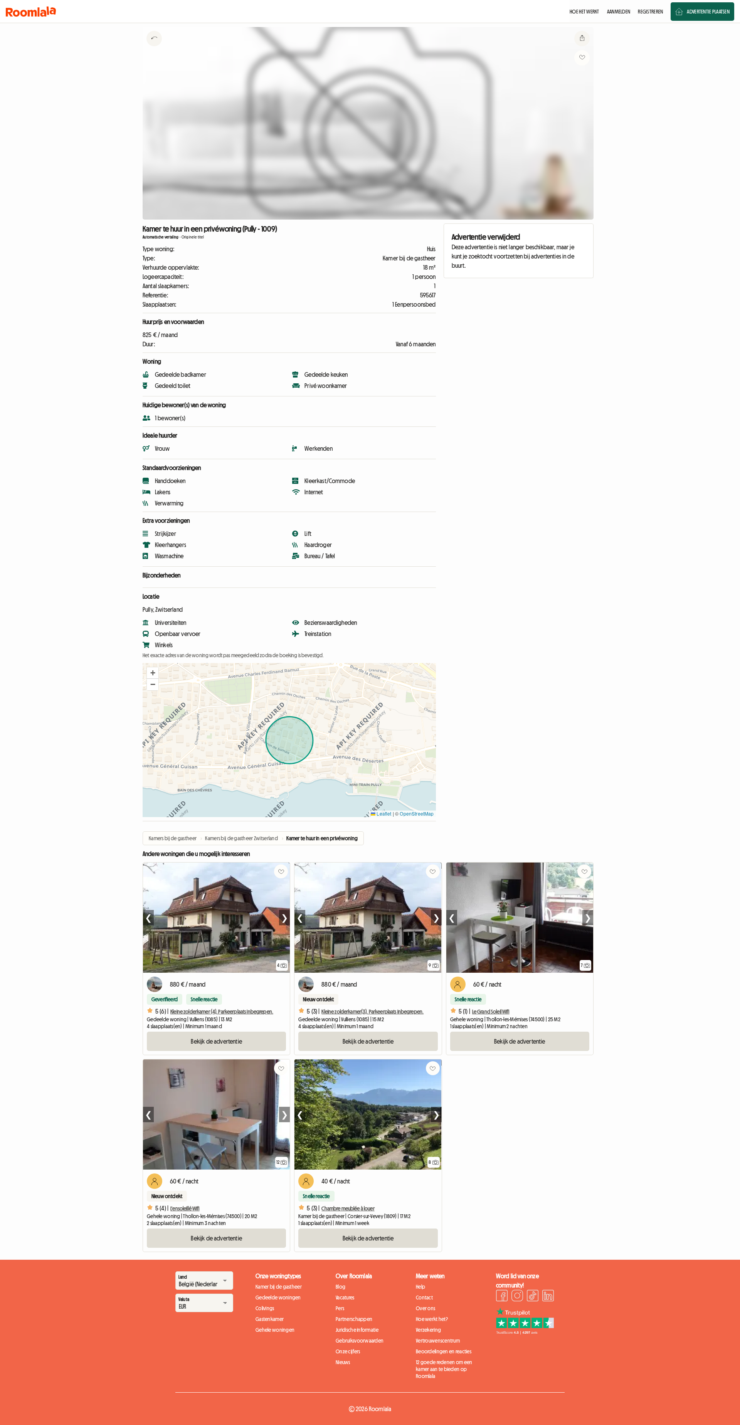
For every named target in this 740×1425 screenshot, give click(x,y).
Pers (340, 1308)
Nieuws (343, 1362)
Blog (340, 1286)
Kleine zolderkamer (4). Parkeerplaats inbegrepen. (221, 1011)
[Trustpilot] (525, 1332)
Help (420, 1286)
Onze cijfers (348, 1351)
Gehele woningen (275, 1330)
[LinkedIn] (548, 1297)
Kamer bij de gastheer (279, 1286)
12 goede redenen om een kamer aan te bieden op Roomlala (444, 1369)
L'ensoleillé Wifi (184, 1208)
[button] (152, 673)
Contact (424, 1297)
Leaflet (383, 813)
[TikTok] (532, 1297)
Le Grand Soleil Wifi (491, 1011)
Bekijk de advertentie (216, 1041)
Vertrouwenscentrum (438, 1340)
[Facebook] (502, 1297)
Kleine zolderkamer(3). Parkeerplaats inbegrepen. (372, 1011)
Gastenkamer (270, 1319)
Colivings (265, 1308)
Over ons (425, 1308)
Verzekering (428, 1330)
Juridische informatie (357, 1330)
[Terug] (154, 48)
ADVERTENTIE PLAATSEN (708, 11)
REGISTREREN (650, 11)
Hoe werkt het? (432, 1319)
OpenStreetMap (417, 813)
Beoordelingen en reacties (443, 1351)
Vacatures (345, 1297)
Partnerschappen (354, 1319)
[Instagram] (517, 1297)
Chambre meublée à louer (347, 1208)
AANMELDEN (619, 11)
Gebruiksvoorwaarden (359, 1340)
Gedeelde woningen (278, 1297)
